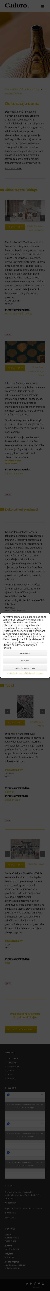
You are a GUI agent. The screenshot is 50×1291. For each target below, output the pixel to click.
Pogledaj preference (25, 668)
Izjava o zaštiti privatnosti (27, 673)
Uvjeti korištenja (12, 673)
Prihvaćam (25, 653)
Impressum (39, 673)
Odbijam (25, 660)
